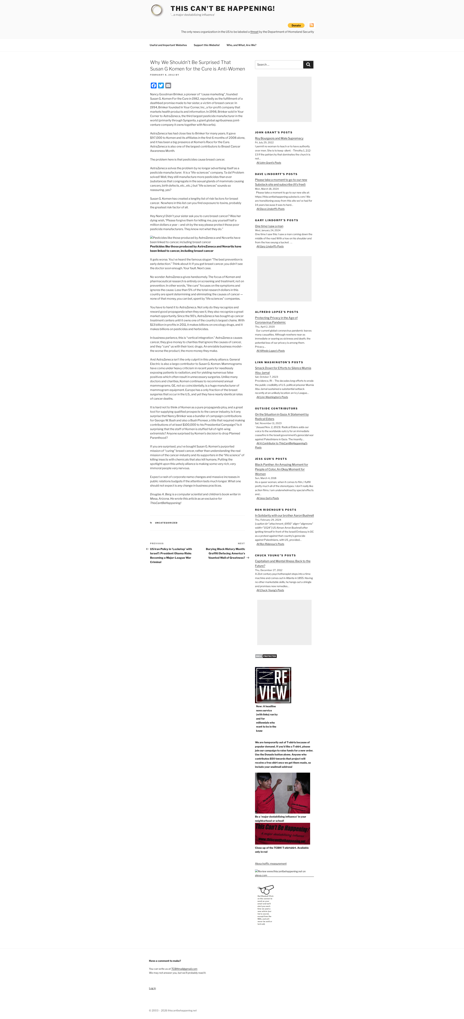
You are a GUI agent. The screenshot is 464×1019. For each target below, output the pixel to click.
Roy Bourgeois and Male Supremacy (279, 138)
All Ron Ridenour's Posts (270, 543)
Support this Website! (207, 45)
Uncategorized (166, 523)
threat (254, 32)
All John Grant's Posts (268, 162)
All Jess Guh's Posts (267, 498)
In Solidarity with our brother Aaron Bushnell (284, 515)
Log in (152, 988)
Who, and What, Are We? (241, 45)
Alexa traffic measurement (271, 863)
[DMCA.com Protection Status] (266, 657)
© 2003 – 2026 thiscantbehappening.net (173, 1010)
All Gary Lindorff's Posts (270, 246)
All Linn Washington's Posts (272, 397)
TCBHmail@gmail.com (184, 968)
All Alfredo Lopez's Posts (270, 350)
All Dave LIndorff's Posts (270, 208)
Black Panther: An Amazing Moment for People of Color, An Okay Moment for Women (281, 469)
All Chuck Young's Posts (270, 590)
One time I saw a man (269, 226)
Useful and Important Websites (168, 45)
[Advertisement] (284, 99)
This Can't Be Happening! (223, 8)
